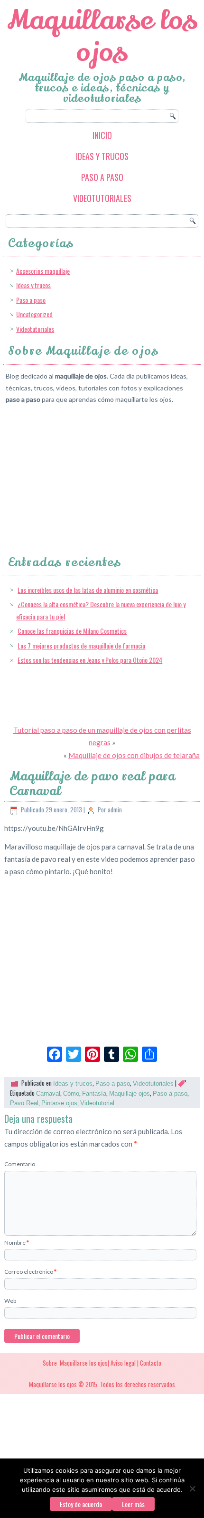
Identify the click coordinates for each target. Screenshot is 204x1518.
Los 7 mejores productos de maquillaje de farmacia (81, 645)
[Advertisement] (77, 471)
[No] (192, 1488)
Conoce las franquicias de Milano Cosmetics (72, 631)
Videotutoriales (102, 198)
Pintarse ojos (59, 1103)
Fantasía (94, 1093)
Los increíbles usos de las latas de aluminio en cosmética (88, 590)
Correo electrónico (30, 1271)
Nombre (16, 1242)
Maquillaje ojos (129, 1093)
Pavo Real (24, 1103)
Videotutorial (97, 1103)
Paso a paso (102, 177)
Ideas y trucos (102, 156)
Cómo (71, 1093)
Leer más (133, 1504)
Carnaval (48, 1093)
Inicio (102, 135)
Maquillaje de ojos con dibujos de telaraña (134, 755)
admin (115, 809)
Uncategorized (34, 314)
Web (10, 1300)
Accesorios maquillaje (43, 271)
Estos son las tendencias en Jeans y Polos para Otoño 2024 (90, 660)
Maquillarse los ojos (102, 36)
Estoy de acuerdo (81, 1504)
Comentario (19, 1164)
